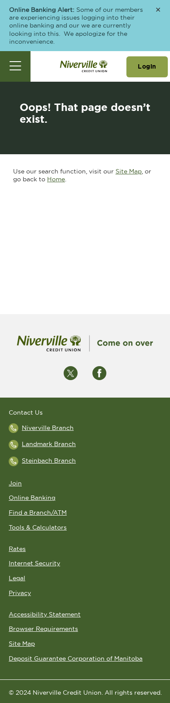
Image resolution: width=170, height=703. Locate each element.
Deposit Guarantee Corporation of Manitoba (76, 658)
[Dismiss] (158, 10)
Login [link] (147, 66)
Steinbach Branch (49, 460)
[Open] (15, 66)
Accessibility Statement (45, 614)
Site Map (129, 171)
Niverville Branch (48, 428)
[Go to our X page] (71, 373)
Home (56, 179)
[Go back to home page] (85, 343)
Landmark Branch (49, 444)
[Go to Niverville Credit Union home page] (83, 66)
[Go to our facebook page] (99, 373)
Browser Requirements (43, 629)
